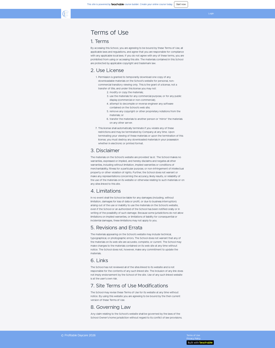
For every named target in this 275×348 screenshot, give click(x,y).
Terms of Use (193, 335)
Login (211, 14)
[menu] (210, 13)
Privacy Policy (194, 339)
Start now (181, 4)
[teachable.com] (117, 4)
